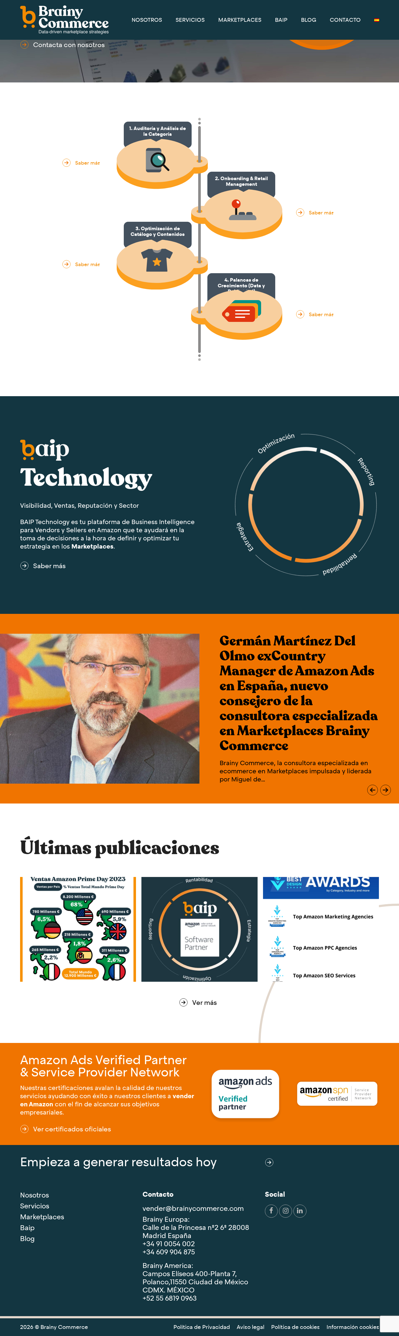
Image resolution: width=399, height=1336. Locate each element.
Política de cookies (295, 1327)
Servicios (34, 1206)
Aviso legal (250, 1327)
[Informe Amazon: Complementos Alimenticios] (99, 688)
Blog (27, 1239)
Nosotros (34, 1195)
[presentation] (372, 790)
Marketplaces (92, 546)
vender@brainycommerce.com (193, 1208)
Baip (27, 1228)
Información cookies (353, 1327)
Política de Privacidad (201, 1327)
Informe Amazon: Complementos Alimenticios (275, 670)
